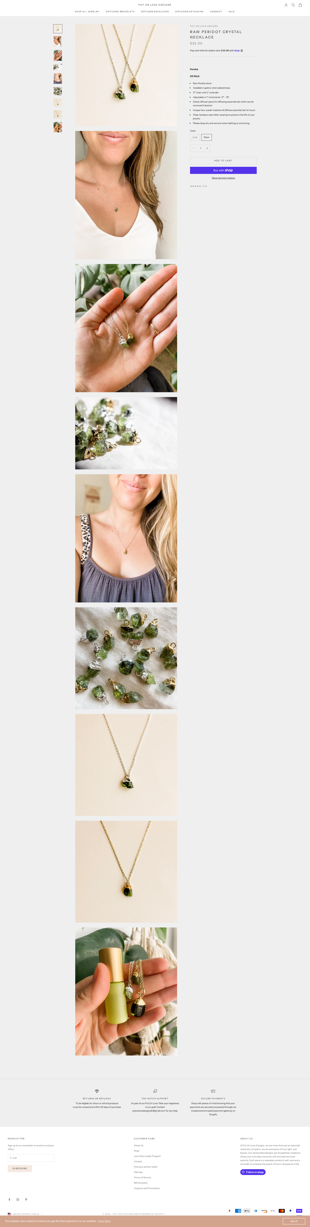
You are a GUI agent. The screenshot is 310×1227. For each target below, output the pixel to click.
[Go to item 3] (57, 55)
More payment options (223, 177)
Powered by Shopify (152, 1214)
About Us (138, 1145)
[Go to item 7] (57, 102)
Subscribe (19, 1168)
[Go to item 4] (57, 67)
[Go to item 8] (57, 114)
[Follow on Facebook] (9, 1199)
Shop (136, 1150)
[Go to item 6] (57, 91)
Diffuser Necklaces (155, 11)
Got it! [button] (294, 1221)
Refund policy (141, 1182)
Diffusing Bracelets (120, 11)
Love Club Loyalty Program (147, 1156)
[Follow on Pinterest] (26, 1199)
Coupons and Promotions (147, 1188)
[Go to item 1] (57, 28)
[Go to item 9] (57, 127)
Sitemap (138, 1172)
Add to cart (223, 160)
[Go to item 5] (57, 78)
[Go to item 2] (57, 41)
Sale (232, 11)
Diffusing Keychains (189, 11)
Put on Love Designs (204, 26)
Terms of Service (142, 1177)
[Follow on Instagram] (17, 1199)
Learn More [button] (104, 1221)
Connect (216, 11)
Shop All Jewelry (87, 11)
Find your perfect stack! (146, 1166)
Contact (138, 1161)
